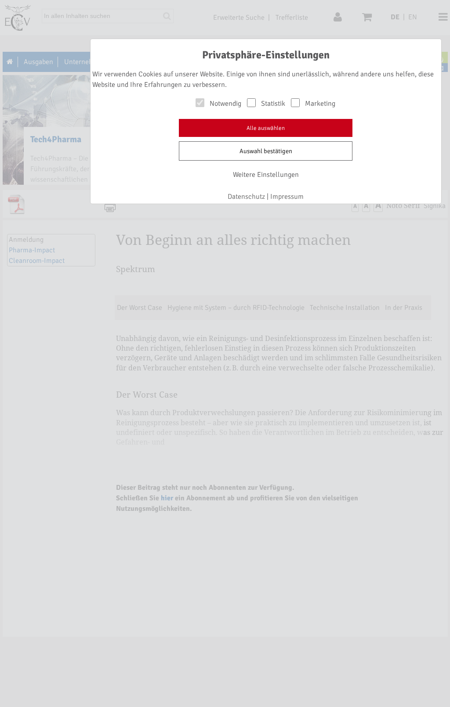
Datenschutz (246, 196)
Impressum (287, 196)
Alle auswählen (266, 128)
